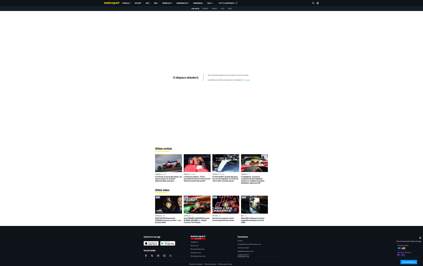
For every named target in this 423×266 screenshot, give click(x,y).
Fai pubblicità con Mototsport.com (249, 244)
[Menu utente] (317, 3)
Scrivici (240, 241)
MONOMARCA (198, 3)
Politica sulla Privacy (225, 264)
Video (230, 8)
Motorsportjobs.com (197, 249)
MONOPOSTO (167, 3)
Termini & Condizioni (196, 264)
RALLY (209, 3)
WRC (156, 3)
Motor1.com (194, 245)
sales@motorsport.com (246, 251)
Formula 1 (126, 3)
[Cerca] (313, 3)
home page (245, 80)
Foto (222, 8)
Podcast (205, 8)
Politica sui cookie (210, 264)
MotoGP (138, 3)
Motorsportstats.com (198, 256)
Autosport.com (196, 252)
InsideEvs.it (194, 242)
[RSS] (170, 255)
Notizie (214, 8)
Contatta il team (243, 248)
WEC (147, 3)
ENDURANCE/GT (182, 3)
